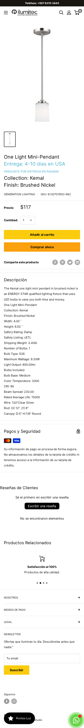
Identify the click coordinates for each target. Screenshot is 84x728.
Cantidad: (11, 220)
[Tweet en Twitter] (70, 262)
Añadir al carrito (42, 235)
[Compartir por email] (77, 262)
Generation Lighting (19, 194)
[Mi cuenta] (69, 12)
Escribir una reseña (42, 506)
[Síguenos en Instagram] (14, 701)
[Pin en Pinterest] (62, 262)
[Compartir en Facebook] (55, 262)
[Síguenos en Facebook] (6, 701)
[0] (76, 12)
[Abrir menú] (6, 12)
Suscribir (16, 670)
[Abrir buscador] (61, 12)
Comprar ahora (42, 247)
